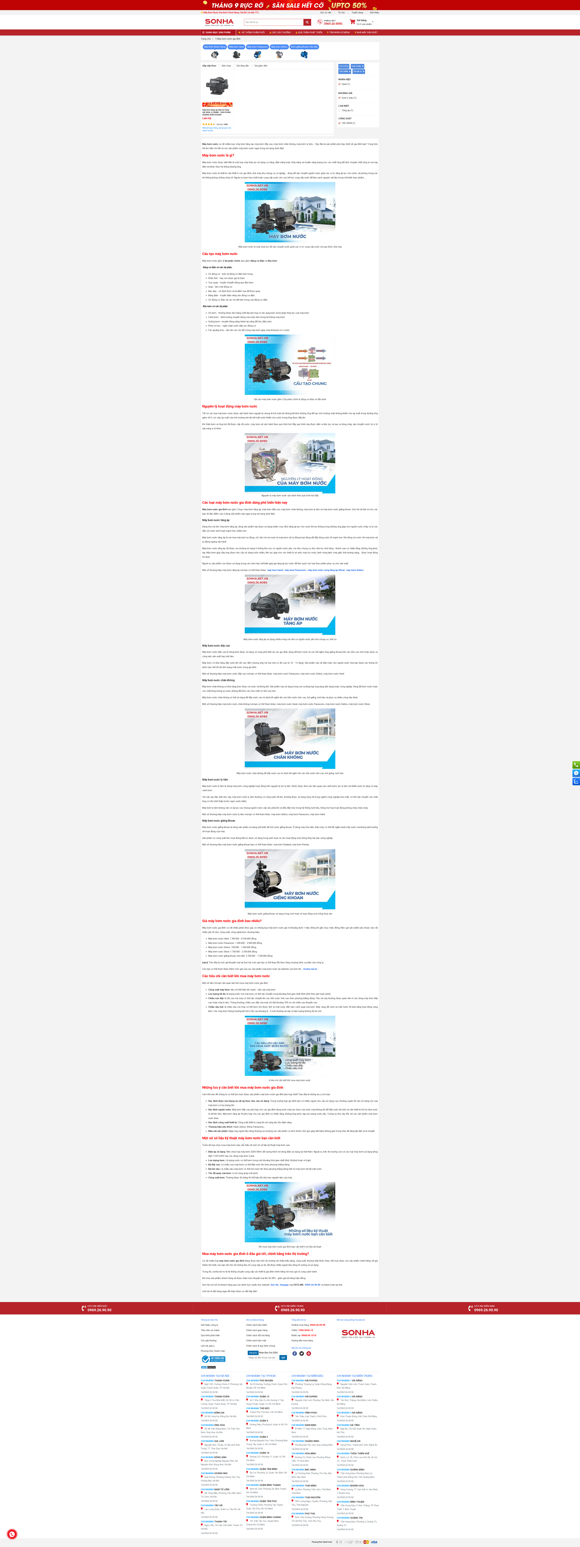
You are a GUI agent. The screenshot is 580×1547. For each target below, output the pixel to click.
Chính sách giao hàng (256, 1330)
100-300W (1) (348, 123)
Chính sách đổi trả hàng (258, 1335)
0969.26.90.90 (312, 1284)
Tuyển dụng (357, 12)
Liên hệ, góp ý (207, 1345)
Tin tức (341, 12)
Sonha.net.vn (310, 969)
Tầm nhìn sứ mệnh (210, 1330)
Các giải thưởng (208, 1340)
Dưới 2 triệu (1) (348, 98)
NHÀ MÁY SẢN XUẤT (367, 32)
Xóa (346, 66)
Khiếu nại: (304, 1335)
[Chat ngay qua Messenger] (576, 773)
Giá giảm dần (260, 65)
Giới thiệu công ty (209, 1325)
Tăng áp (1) (347, 110)
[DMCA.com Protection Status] (222, 1367)
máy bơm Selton (355, 570)
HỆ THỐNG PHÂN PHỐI (253, 32)
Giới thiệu (374, 12)
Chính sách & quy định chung (260, 1345)
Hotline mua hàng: (308, 1325)
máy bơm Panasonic (295, 570)
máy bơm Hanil (275, 570)
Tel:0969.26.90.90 (209, 1392)
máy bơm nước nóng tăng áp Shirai (326, 570)
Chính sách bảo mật (256, 1340)
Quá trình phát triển (210, 1335)
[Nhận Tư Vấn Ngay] (576, 765)
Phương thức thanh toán (213, 1351)
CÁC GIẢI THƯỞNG (281, 32)
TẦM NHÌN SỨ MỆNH (339, 32)
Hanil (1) (345, 84)
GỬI (283, 1358)
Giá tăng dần (242, 65)
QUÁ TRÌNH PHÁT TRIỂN (310, 32)
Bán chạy (226, 65)
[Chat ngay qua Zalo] (576, 781)
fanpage (284, 1284)
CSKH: (302, 1330)
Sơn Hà (274, 1284)
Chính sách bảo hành (256, 1325)
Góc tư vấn (325, 12)
